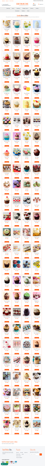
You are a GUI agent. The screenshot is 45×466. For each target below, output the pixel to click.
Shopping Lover (36, 301)
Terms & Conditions (19, 457)
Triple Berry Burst (7, 429)
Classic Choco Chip (27, 77)
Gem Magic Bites (6, 93)
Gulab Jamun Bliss (26, 381)
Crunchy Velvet (26, 413)
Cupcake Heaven (16, 141)
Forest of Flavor (26, 221)
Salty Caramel (7, 285)
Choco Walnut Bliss (17, 333)
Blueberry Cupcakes (37, 93)
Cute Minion (37, 269)
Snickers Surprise (36, 397)
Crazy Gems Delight (17, 77)
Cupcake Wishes (16, 173)
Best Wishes (17, 125)
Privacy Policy (18, 454)
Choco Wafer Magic (37, 77)
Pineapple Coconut (36, 109)
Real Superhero (36, 253)
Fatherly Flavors (6, 221)
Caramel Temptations (7, 269)
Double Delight (7, 205)
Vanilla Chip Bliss (6, 45)
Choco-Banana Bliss (27, 173)
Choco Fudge (37, 157)
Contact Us (26, 452)
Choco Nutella (17, 301)
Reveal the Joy (17, 253)
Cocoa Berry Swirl (36, 221)
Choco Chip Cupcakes (27, 45)
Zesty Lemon (27, 141)
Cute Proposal (17, 205)
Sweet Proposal (36, 205)
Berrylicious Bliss (6, 141)
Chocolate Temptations (26, 61)
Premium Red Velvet (7, 317)
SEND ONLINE (22, 4)
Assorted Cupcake (26, 93)
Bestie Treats (17, 189)
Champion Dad (17, 157)
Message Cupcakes (26, 205)
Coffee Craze (7, 109)
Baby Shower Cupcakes (26, 349)
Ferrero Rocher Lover (27, 365)
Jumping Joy (7, 237)
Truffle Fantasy (26, 317)
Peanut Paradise (36, 365)
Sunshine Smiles (6, 381)
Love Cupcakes (7, 173)
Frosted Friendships (37, 125)
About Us (17, 452)
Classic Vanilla (17, 29)
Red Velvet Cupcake (17, 93)
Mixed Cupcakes (6, 125)
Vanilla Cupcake (6, 29)
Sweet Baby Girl (16, 349)
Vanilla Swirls (37, 29)
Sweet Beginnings (6, 365)
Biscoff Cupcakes (16, 381)
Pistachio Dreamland (37, 317)
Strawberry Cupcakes (37, 45)
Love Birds (26, 189)
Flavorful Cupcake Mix (16, 237)
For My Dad (16, 397)
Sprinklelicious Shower (6, 77)
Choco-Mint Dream (27, 285)
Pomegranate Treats (37, 285)
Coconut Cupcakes (16, 61)
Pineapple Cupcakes (27, 29)
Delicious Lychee (6, 413)
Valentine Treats (6, 189)
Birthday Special (16, 317)
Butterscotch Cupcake (6, 61)
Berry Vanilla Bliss (7, 349)
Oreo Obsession (16, 221)
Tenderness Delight (27, 125)
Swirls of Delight (36, 61)
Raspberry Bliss (16, 285)
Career (23, 454)
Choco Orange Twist (37, 333)
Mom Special (37, 189)
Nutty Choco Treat (27, 429)
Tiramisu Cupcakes (7, 301)
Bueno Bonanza (7, 333)
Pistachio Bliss (26, 301)
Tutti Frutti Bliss (16, 109)
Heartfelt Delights (7, 397)
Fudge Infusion (37, 141)
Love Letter (7, 253)
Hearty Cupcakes (36, 173)
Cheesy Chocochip (36, 381)
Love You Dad (27, 269)
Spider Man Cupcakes (17, 269)
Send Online (8, 450)
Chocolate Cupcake (17, 45)
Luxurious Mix (37, 429)
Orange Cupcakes (36, 237)
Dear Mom (26, 253)
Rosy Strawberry (26, 237)
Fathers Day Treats (27, 397)
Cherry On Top (7, 157)
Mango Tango (27, 109)
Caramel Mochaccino (37, 349)
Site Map (21, 452)
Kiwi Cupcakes (17, 413)
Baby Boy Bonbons (26, 333)
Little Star (26, 157)
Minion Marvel (37, 413)
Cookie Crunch (17, 429)
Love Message (17, 365)
